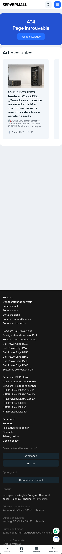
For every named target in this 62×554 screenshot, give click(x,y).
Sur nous (8, 423)
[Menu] (57, 4)
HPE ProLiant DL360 (14, 407)
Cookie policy (11, 440)
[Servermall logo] (15, 4)
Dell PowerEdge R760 (15, 343)
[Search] (48, 4)
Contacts (8, 432)
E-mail (31, 463)
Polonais (16, 498)
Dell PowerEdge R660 (15, 348)
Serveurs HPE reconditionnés (19, 385)
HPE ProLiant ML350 (14, 411)
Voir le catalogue (31, 36)
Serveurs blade (11, 314)
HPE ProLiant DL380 (14, 403)
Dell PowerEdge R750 (15, 352)
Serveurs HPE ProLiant (16, 377)
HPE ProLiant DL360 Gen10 (19, 398)
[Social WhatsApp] (56, 531)
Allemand (44, 495)
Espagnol (27, 498)
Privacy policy (11, 436)
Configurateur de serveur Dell (20, 335)
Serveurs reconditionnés (17, 319)
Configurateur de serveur (17, 301)
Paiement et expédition (16, 427)
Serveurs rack (11, 306)
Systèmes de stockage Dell (18, 369)
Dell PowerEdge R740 (15, 361)
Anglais (22, 495)
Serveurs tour (10, 310)
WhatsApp (31, 455)
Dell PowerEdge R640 (15, 365)
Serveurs (8, 297)
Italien (6, 498)
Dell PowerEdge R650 (15, 356)
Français (32, 495)
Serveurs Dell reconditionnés (19, 339)
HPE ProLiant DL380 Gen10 (19, 394)
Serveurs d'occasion (14, 323)
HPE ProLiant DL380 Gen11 (19, 390)
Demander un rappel (31, 480)
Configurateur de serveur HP (19, 381)
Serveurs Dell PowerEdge (17, 330)
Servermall (9, 419)
